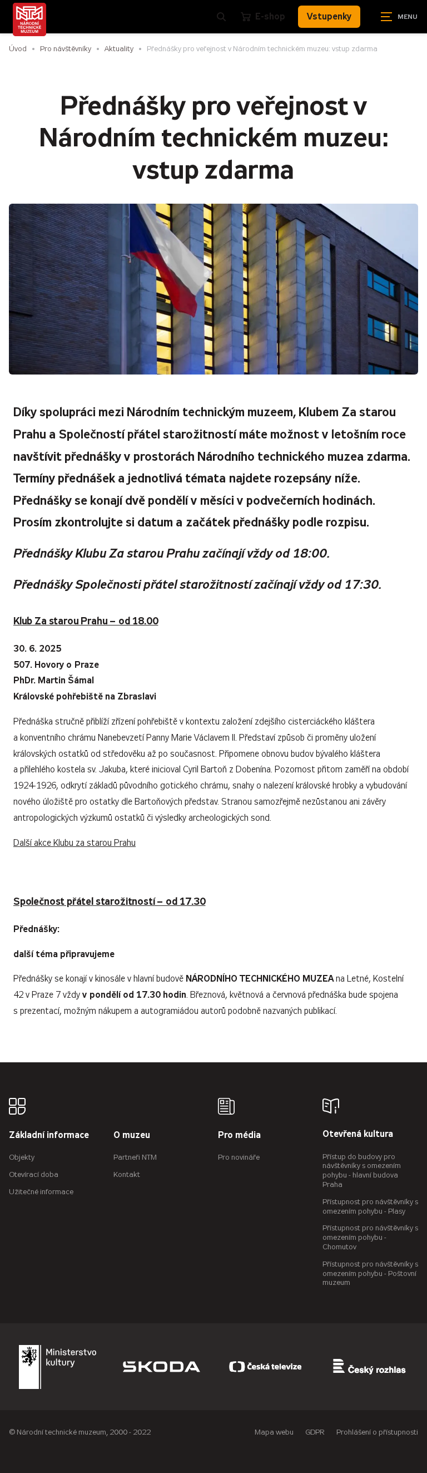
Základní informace (49, 1135)
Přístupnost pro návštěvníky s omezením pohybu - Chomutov (370, 1237)
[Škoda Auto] (161, 1366)
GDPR (315, 1432)
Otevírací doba (33, 1174)
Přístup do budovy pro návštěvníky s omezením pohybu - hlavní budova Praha (361, 1170)
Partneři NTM (135, 1157)
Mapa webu (274, 1432)
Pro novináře (239, 1157)
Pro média (239, 1135)
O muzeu (131, 1135)
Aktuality (119, 49)
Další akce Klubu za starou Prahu (74, 843)
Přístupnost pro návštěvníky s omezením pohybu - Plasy (370, 1206)
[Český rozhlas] (369, 1366)
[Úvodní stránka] (29, 19)
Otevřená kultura (357, 1134)
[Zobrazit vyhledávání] (221, 17)
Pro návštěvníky (65, 49)
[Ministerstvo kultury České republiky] (57, 1366)
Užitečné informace (41, 1192)
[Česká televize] (265, 1366)
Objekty (21, 1157)
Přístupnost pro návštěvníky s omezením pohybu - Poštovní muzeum (370, 1273)
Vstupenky (329, 16)
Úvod (18, 49)
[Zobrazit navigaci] (399, 16)
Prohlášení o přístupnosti (377, 1432)
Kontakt (126, 1174)
